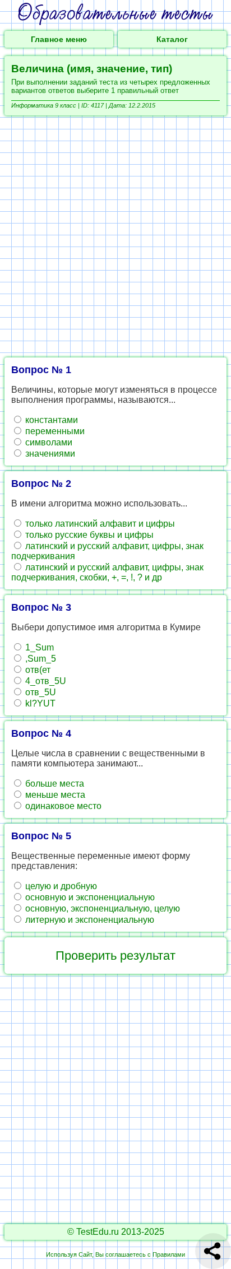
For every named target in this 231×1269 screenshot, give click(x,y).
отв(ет (36, 670)
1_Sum (38, 647)
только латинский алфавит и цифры (99, 523)
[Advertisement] (115, 236)
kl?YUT (39, 703)
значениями (49, 453)
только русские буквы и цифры (88, 535)
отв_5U (39, 692)
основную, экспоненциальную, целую (101, 908)
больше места (53, 783)
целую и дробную (60, 886)
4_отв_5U (44, 681)
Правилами (169, 1254)
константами (50, 420)
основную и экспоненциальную (89, 897)
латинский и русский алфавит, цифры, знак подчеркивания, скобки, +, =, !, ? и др (107, 572)
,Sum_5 (39, 658)
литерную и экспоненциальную (88, 919)
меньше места (54, 794)
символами (47, 442)
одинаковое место (62, 806)
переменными (54, 431)
